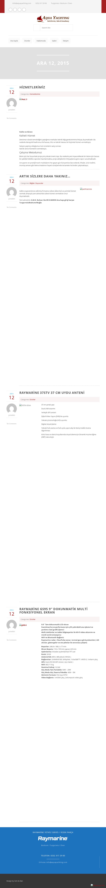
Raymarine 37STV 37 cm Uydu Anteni (52, 392)
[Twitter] (24, 10)
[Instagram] (15, 10)
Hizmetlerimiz (32, 87)
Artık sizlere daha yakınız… (44, 176)
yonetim (11, 110)
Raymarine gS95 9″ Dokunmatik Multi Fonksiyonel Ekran (53, 610)
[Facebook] (10, 10)
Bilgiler (32, 183)
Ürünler (32, 399)
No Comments (11, 118)
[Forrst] (19, 10)
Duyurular (39, 183)
